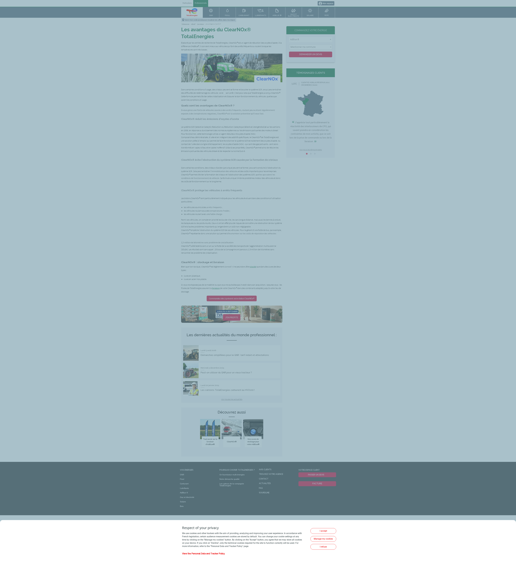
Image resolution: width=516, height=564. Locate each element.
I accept (323, 531)
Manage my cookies (323, 539)
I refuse (323, 546)
